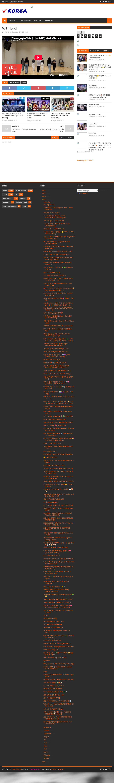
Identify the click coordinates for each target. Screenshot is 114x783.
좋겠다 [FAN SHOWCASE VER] (53, 499)
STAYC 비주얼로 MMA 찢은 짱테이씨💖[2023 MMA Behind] (57, 551)
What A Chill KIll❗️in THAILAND (54, 425)
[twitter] (103, 1)
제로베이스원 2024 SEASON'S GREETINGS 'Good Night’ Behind (58, 258)
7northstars (5, 2)
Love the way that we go (51, 360)
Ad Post (22, 198)
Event (25, 206)
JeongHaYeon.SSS (49, 451)
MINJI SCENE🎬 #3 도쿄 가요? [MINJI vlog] (58, 663)
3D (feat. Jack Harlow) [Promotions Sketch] (58, 468)
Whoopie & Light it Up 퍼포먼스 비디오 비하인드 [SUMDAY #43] (58, 495)
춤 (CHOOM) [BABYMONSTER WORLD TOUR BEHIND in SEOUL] (37, 116)
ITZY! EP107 (93, 124)
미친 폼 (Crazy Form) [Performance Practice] (58, 646)
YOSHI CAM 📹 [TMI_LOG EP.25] (54, 363)
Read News (20, 2)
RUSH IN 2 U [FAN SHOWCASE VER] (55, 548)
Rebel (45, 672)
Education (37, 20)
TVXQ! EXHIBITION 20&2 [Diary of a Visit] (57, 326)
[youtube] (106, 1)
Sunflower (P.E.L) (95, 114)
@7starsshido (13, 2)
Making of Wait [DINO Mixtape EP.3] (55, 352)
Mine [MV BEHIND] (50, 618)
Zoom (5, 194)
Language (6, 202)
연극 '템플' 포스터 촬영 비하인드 (54, 275)
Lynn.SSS (46, 660)
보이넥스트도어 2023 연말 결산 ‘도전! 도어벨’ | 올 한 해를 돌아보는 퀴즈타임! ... (58, 304)
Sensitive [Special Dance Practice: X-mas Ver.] (58, 679)
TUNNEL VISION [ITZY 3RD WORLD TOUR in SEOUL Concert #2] (60, 116)
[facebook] (101, 1)
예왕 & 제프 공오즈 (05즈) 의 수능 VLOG (57, 251)
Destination (12, 20)
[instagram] (111, 1)
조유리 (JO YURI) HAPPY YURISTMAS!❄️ (57, 701)
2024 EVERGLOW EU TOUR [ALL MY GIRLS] (58, 481)
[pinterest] (109, 1)
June (45, 743)
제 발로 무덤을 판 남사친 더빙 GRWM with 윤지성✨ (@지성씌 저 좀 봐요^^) (100, 67)
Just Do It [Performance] (51, 272)
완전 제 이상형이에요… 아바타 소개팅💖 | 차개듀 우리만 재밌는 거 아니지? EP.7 (58, 606)
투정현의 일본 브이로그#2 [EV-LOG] (55, 348)
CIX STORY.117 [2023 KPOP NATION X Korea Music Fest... (57, 572)
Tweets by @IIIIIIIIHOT (85, 160)
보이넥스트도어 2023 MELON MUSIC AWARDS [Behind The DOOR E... (56, 367)
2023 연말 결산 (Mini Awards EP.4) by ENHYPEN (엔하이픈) (56, 335)
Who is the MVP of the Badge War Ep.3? (57, 643)
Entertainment (14, 82)
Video (24, 82)
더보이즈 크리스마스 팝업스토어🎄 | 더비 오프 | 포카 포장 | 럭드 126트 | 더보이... (58, 340)
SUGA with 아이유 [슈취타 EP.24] (54, 657)
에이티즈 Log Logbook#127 (53, 313)
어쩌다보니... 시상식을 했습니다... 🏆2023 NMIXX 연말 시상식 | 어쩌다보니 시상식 (58, 402)
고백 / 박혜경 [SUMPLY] (51, 698)
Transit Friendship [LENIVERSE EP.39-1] (57, 602)
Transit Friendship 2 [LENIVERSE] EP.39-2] (57, 599)
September (48, 734)
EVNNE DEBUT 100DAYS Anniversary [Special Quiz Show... (56, 590)
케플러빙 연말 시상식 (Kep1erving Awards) (58, 422)
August (46, 737)
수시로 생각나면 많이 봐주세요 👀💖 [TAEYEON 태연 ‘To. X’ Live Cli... (56, 383)
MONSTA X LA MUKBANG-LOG (54, 229)
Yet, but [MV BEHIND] (50, 502)
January (46, 758)
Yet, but (46, 615)
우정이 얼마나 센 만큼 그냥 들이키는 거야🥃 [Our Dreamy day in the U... (58, 289)
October (47, 730)
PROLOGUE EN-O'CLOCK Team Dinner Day (58, 454)
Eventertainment (25, 20)
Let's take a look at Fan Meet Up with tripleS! (58, 559)
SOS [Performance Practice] (52, 624)
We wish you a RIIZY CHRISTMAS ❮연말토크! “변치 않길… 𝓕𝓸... (58, 279)
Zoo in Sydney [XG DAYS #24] (53, 621)
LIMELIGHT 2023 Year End (52, 689)
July (45, 740)
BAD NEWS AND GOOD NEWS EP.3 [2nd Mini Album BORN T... (57, 514)
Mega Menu (48, 20)
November (47, 727)
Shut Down (92, 133)
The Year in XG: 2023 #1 (51, 213)
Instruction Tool (10, 206)
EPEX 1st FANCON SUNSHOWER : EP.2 (56, 371)
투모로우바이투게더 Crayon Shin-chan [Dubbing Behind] (56, 242)
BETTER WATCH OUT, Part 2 (53, 686)
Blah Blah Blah (94, 105)
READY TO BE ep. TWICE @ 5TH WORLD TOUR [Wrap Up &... (57, 668)
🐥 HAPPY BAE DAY (50, 457)
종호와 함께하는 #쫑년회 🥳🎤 (54, 586)
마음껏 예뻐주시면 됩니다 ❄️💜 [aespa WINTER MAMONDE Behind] (56, 356)
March (46, 752)
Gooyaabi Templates (57, 769)
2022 (44, 762)
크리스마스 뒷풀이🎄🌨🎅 (52, 683)
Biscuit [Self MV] (48, 205)
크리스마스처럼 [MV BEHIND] (53, 695)
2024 (44, 196)
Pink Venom (93, 85)
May (45, 746)
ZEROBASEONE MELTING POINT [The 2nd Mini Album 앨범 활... (58, 524)
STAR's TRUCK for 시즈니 (52, 443)
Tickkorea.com (17, 769)
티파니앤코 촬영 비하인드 (52, 640)
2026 (44, 190)
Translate (84, 193)
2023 (44, 199)
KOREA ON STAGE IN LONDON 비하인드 (57, 374)
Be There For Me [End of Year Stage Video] (58, 505)
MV (16, 194)
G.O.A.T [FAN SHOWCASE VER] (54, 465)
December (47, 202)
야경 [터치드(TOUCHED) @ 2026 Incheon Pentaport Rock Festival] (12, 116)
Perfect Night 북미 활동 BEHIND (54, 419)
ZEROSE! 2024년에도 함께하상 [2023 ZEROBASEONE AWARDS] (56, 344)
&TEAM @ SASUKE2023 (51, 556)
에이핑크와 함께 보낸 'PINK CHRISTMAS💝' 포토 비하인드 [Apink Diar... (58, 439)
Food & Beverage (21, 202)
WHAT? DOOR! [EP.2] (50, 649)
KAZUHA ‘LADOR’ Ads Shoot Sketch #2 (56, 254)
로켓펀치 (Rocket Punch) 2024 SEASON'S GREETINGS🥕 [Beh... (57, 718)
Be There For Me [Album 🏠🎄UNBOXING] (58, 416)
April (45, 749)
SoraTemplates (35, 769)
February (47, 755)
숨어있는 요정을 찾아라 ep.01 (53, 709)
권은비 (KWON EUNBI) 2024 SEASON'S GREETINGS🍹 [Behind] (57, 713)
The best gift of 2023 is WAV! (53, 221)
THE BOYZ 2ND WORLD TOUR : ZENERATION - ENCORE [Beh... (55, 217)
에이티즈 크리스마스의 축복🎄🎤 (55, 692)
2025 (44, 193)
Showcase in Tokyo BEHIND (53, 627)
